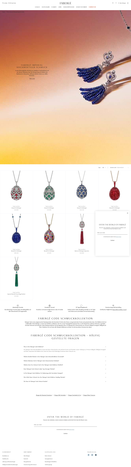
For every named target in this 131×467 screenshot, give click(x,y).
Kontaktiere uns (5, 455)
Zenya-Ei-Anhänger (16, 208)
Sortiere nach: (113, 167)
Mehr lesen (32, 78)
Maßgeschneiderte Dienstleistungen (10, 464)
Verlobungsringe (48, 464)
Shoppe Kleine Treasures (89, 395)
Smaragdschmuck (48, 458)
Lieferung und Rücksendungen (8, 461)
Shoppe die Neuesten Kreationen (44, 395)
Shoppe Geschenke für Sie (74, 395)
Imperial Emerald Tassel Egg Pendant (16, 294)
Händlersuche (5, 458)
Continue (65, 433)
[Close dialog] (127, 213)
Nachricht (26, 458)
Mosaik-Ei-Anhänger (114, 208)
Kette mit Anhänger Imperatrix (82, 251)
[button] (128, 3)
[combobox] (12, 3)
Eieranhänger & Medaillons (51, 461)
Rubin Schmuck (48, 455)
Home (3, 12)
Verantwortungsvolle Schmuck (30, 464)
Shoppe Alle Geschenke (60, 395)
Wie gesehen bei (27, 461)
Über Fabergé (27, 455)
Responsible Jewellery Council (119, 309)
